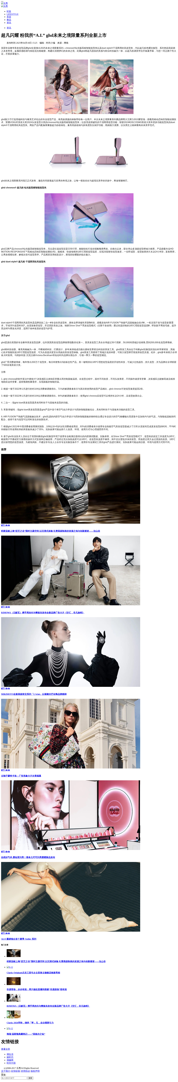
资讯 (9, 22)
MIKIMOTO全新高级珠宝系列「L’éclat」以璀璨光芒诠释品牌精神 (34, 694)
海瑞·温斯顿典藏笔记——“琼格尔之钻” (26, 1034)
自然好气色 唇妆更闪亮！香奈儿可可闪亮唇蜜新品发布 (28, 857)
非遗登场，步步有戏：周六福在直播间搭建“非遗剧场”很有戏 (37, 989)
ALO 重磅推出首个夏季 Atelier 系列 (18, 939)
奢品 (9, 20)
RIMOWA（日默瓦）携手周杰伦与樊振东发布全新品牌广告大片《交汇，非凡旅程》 (42, 612)
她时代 (10, 1057)
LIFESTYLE (12, 14)
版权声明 (35, 1071)
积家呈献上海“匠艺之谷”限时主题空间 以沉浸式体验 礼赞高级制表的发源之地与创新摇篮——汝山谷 (50, 531)
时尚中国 (11, 1063)
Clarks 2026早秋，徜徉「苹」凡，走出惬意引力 (30, 1023)
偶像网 (10, 1060)
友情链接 (15, 1071)
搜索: (3, 1075)
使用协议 (25, 1071)
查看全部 (5, 1049)
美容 (9, 17)
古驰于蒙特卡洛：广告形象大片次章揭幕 (21, 776)
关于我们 (5, 1071)
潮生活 (10, 1054)
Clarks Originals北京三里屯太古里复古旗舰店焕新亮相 (33, 973)
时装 (9, 11)
